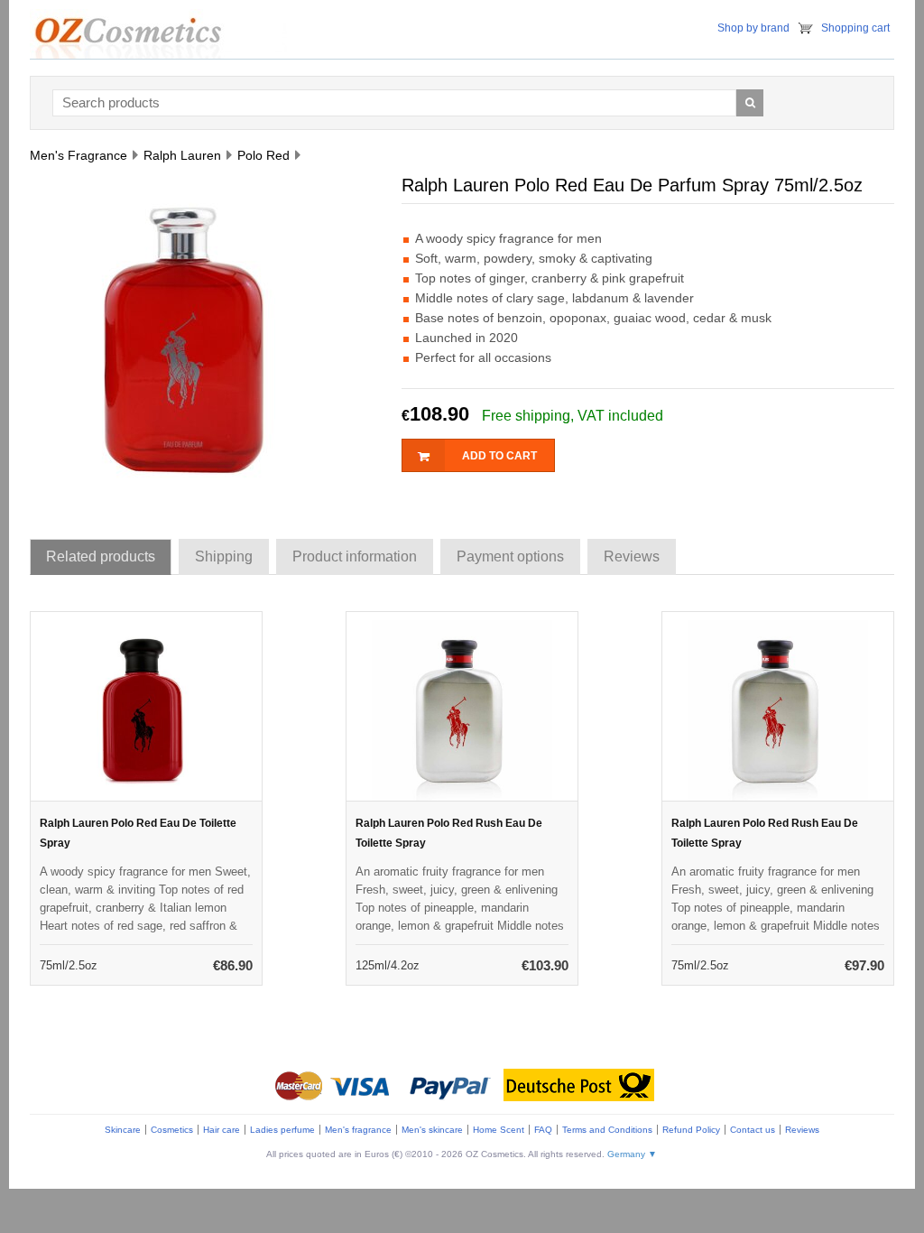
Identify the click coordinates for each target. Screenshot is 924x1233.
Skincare (123, 1130)
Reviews (802, 1130)
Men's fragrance (358, 1130)
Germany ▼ (632, 1154)
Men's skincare (432, 1130)
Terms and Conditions (607, 1130)
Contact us (752, 1130)
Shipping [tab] (224, 556)
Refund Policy (691, 1130)
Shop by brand (753, 28)
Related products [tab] (100, 556)
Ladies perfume (282, 1130)
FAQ (543, 1130)
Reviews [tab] (632, 556)
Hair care (221, 1130)
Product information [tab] (354, 556)
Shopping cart (855, 28)
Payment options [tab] (510, 556)
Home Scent (498, 1130)
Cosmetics (172, 1130)
